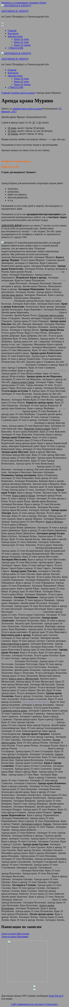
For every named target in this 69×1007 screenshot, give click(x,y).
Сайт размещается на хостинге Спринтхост (34, 1004)
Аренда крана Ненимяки (14, 936)
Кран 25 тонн (21, 42)
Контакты (13, 33)
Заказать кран (15, 36)
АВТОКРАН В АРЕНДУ (15, 11)
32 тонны (13, 133)
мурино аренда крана (30, 108)
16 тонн (12, 128)
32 (39, 122)
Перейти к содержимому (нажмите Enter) (23, 2)
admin (16, 108)
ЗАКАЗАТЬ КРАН (11, 225)
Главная (12, 30)
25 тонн (12, 131)
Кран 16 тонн (21, 39)
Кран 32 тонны (22, 45)
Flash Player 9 (56, 995)
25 (33, 122)
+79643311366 (15, 48)
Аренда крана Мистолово (15, 933)
